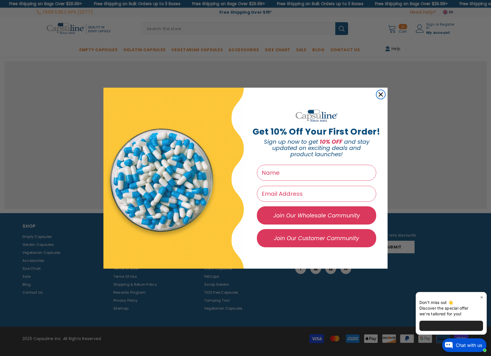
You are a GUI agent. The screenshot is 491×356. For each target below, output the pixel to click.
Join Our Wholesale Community (316, 215)
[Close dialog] (380, 94)
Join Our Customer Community (316, 238)
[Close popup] (481, 297)
